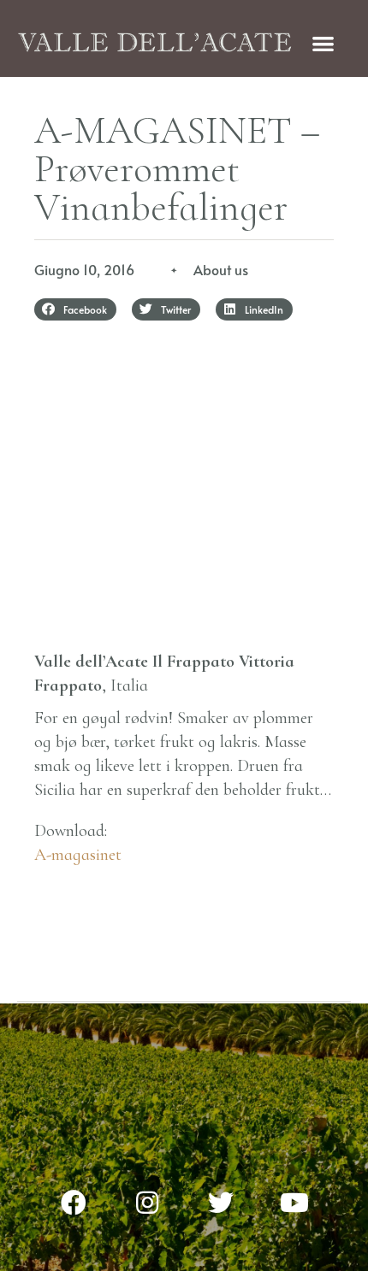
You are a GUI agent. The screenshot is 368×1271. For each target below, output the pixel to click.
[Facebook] (73, 1202)
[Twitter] (221, 1202)
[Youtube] (294, 1202)
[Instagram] (147, 1202)
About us (220, 269)
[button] (323, 43)
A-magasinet (78, 854)
